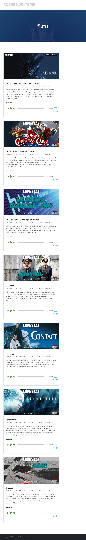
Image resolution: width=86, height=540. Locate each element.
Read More (9, 103)
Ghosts (9, 488)
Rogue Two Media (20, 86)
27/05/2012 (9, 490)
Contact (10, 354)
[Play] (11, 108)
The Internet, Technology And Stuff (22, 220)
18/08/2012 (9, 356)
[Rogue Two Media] (19, 5)
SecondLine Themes (25, 537)
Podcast (30, 86)
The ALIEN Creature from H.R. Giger (23, 84)
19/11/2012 (9, 222)
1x (55, 108)
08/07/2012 (9, 422)
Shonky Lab (36, 86)
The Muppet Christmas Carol (20, 152)
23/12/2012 (9, 154)
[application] (31, 108)
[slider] (51, 109)
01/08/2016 (9, 86)
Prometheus (11, 420)
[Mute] (47, 108)
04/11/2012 (9, 288)
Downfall (10, 286)
